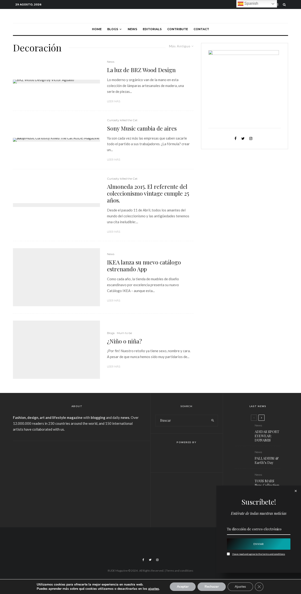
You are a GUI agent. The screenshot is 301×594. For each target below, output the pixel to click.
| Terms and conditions (179, 570)
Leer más (113, 101)
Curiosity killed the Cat (122, 120)
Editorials (152, 29)
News (132, 29)
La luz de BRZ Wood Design (141, 69)
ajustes (153, 589)
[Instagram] (157, 559)
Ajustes (240, 586)
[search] (213, 420)
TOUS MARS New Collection (267, 483)
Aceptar (183, 586)
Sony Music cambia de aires (142, 128)
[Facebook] (143, 559)
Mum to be (124, 333)
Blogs (112, 29)
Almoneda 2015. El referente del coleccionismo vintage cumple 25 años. (148, 193)
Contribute (177, 29)
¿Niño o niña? (124, 341)
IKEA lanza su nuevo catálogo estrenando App (144, 265)
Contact (201, 29)
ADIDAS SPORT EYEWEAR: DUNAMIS (267, 435)
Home (97, 29)
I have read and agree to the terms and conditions (258, 554)
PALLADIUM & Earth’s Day (267, 460)
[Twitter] (150, 559)
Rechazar (212, 586)
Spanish (250, 3)
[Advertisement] (77, 481)
